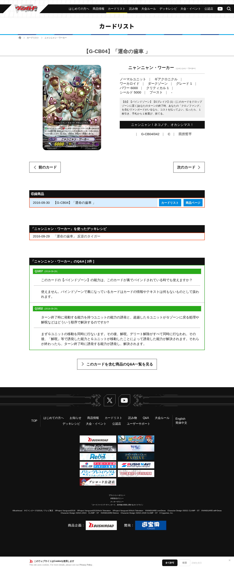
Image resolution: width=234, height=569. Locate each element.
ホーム (19, 37)
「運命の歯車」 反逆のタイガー (76, 236)
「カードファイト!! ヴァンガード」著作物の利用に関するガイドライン (117, 505)
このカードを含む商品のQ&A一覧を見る (119, 364)
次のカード (186, 167)
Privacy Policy (86, 565)
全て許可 (169, 563)
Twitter (110, 400)
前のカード (48, 167)
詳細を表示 (197, 563)
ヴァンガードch (220, 8)
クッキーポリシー (117, 502)
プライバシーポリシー (117, 495)
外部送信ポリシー (117, 498)
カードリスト (33, 38)
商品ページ (193, 202)
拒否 (184, 563)
